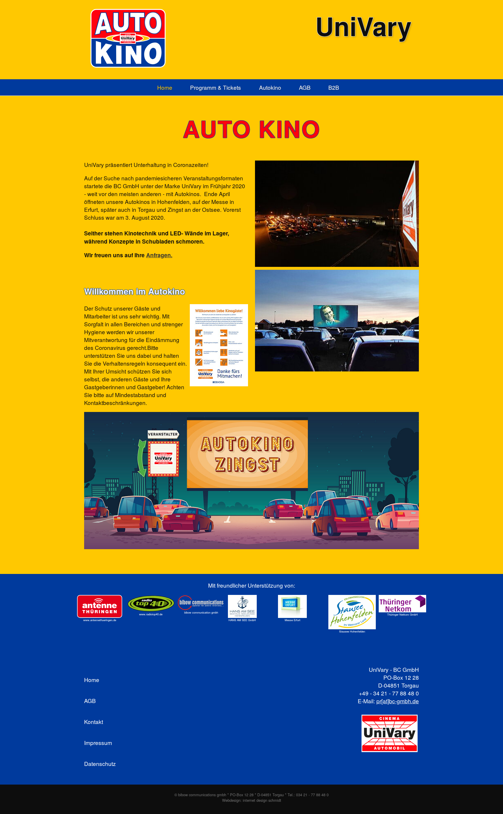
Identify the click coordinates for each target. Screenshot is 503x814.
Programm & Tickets (215, 87)
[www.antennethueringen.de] (100, 606)
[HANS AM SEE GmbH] (242, 606)
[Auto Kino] (130, 38)
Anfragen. (159, 255)
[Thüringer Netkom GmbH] (402, 603)
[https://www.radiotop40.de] (151, 603)
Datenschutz (100, 763)
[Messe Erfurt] (292, 606)
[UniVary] (390, 734)
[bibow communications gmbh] (201, 602)
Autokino (270, 87)
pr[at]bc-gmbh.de (397, 701)
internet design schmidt (262, 800)
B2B (333, 87)
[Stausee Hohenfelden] (352, 612)
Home (164, 87)
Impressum (98, 742)
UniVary (363, 25)
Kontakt (93, 721)
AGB (305, 87)
